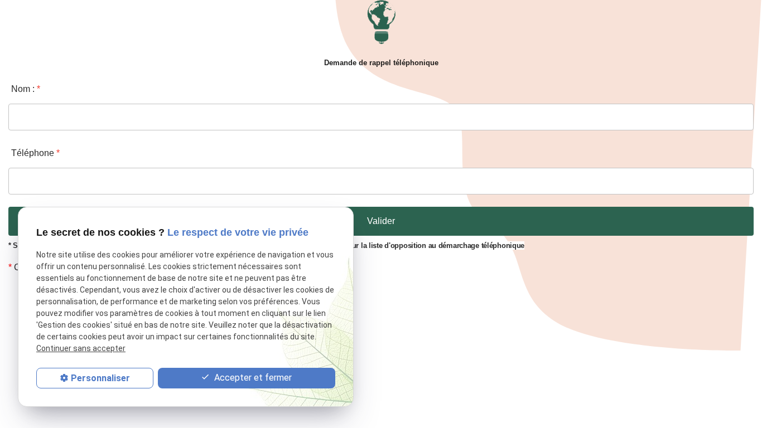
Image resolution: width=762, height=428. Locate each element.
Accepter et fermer (252, 377)
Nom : (25, 89)
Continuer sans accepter (81, 348)
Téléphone (35, 153)
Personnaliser (100, 378)
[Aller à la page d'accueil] (381, 25)
